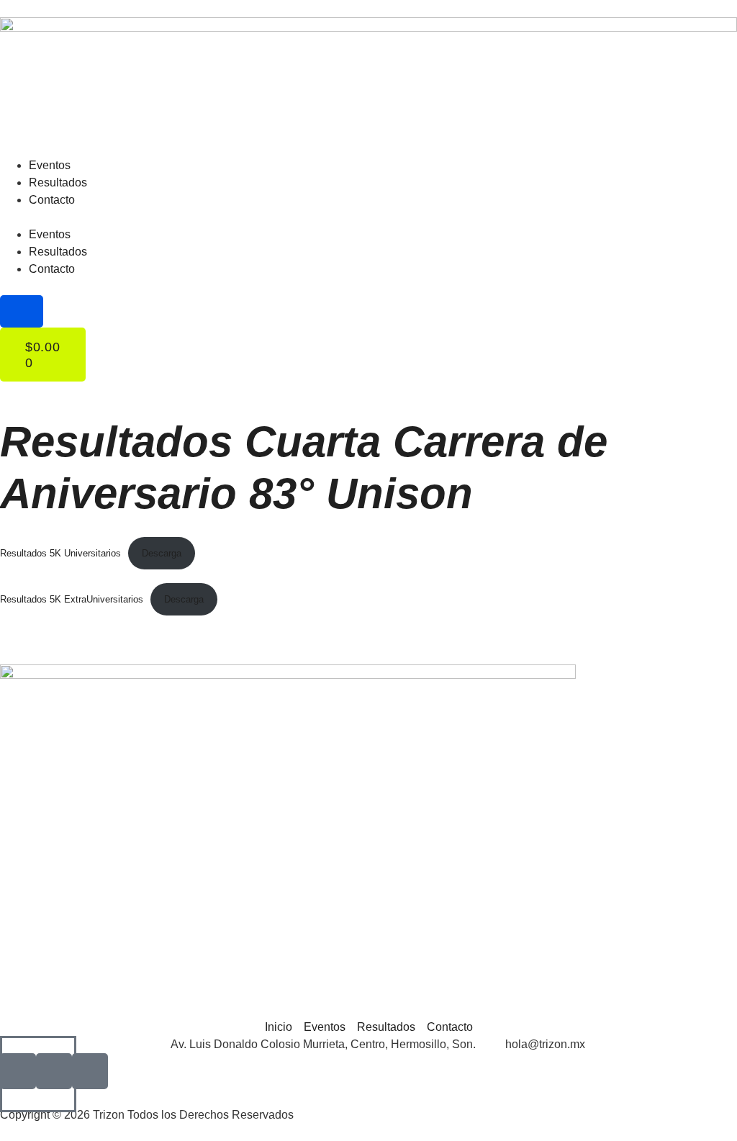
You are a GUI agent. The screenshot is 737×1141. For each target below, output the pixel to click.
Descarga (161, 553)
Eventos (50, 165)
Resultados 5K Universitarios (60, 553)
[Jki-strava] (90, 1071)
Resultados (58, 182)
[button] (368, 217)
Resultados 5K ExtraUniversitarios (71, 599)
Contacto (52, 200)
